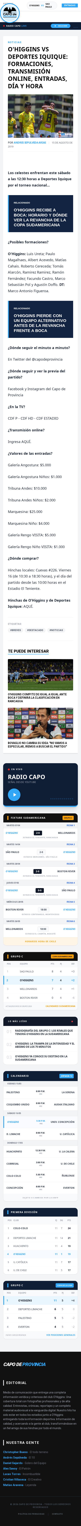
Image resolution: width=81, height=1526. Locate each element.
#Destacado (35, 630)
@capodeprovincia (47, 359)
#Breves (15, 630)
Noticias (15, 42)
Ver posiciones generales (60, 1335)
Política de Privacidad (31, 1514)
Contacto (57, 1514)
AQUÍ (25, 441)
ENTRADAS (69, 5)
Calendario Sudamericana (60, 1006)
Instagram (36, 389)
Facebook (16, 389)
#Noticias (56, 630)
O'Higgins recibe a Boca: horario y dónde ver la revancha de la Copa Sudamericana (40, 217)
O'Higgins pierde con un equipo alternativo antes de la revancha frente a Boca (40, 323)
